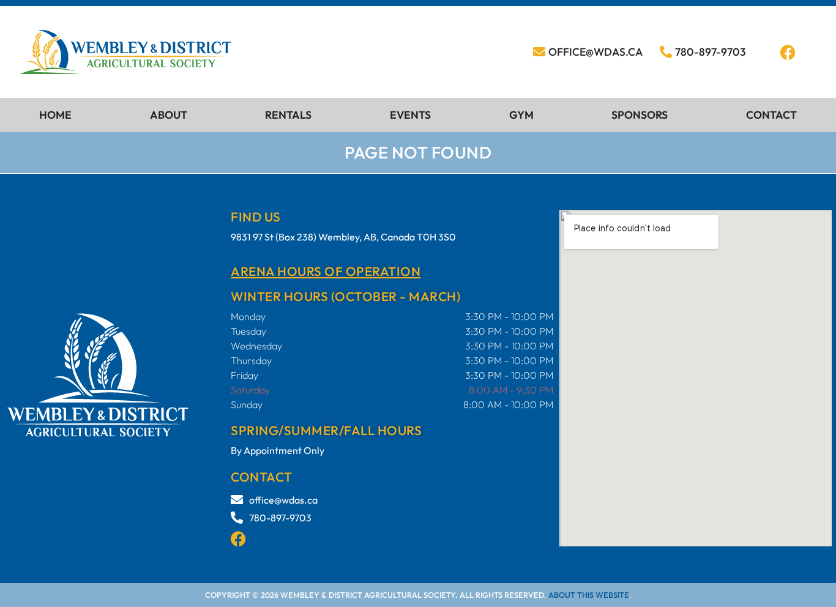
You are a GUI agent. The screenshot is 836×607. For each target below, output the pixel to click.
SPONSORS (639, 115)
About (168, 115)
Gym (521, 115)
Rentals (288, 115)
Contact (771, 115)
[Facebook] (787, 52)
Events (410, 115)
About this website (588, 595)
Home (55, 115)
